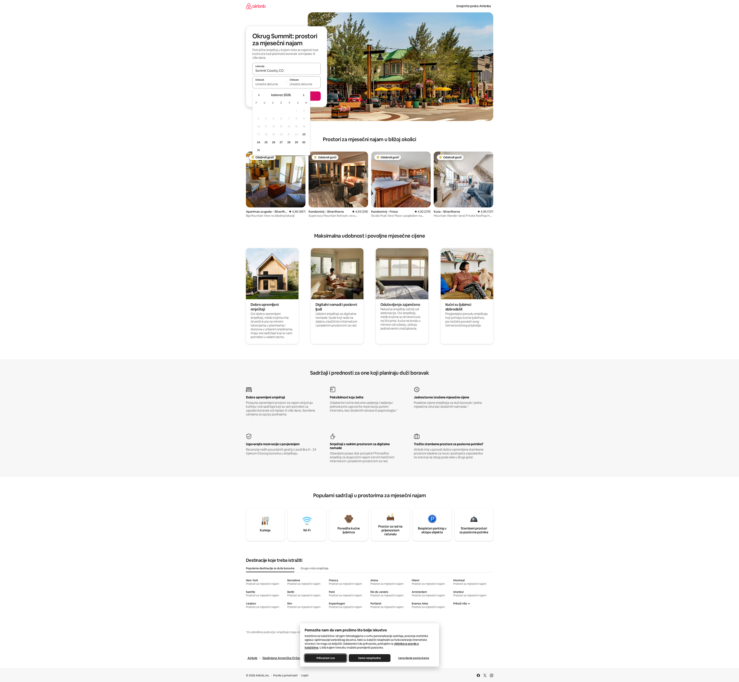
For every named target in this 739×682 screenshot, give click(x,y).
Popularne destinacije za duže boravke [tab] (270, 568)
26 (273, 142)
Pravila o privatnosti (285, 675)
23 (303, 134)
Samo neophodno (369, 658)
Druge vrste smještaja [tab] (314, 568)
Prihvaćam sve (325, 658)
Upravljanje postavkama (413, 658)
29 (296, 142)
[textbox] (269, 84)
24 (258, 142)
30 (303, 142)
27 (281, 142)
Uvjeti (304, 675)
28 (288, 142)
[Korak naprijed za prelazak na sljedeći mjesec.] (303, 95)
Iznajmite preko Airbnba (473, 6)
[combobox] (286, 70)
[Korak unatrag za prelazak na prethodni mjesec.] (259, 95)
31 (258, 150)
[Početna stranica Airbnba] (256, 6)
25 (266, 142)
